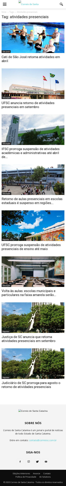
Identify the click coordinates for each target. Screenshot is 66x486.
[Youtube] (46, 462)
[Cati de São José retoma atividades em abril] (33, 37)
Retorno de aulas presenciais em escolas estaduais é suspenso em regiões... (32, 201)
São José (6, 51)
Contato (47, 473)
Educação (6, 97)
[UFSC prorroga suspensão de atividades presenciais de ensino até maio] (33, 225)
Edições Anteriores (21, 473)
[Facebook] (20, 462)
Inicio (4, 12)
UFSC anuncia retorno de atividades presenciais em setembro (28, 105)
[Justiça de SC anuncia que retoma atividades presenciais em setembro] (33, 317)
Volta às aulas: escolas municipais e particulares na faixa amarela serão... (29, 293)
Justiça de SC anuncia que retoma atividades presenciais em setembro (28, 339)
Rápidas (6, 239)
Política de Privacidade (26, 476)
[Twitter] (37, 462)
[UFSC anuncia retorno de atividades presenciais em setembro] (33, 83)
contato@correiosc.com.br (43, 440)
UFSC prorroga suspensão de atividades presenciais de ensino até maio (31, 247)
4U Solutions (45, 476)
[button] (61, 4)
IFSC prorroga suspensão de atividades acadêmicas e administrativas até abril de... (31, 153)
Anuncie (36, 473)
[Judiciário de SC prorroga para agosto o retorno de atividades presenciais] (33, 363)
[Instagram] (28, 462)
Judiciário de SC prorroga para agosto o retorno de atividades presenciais (31, 385)
